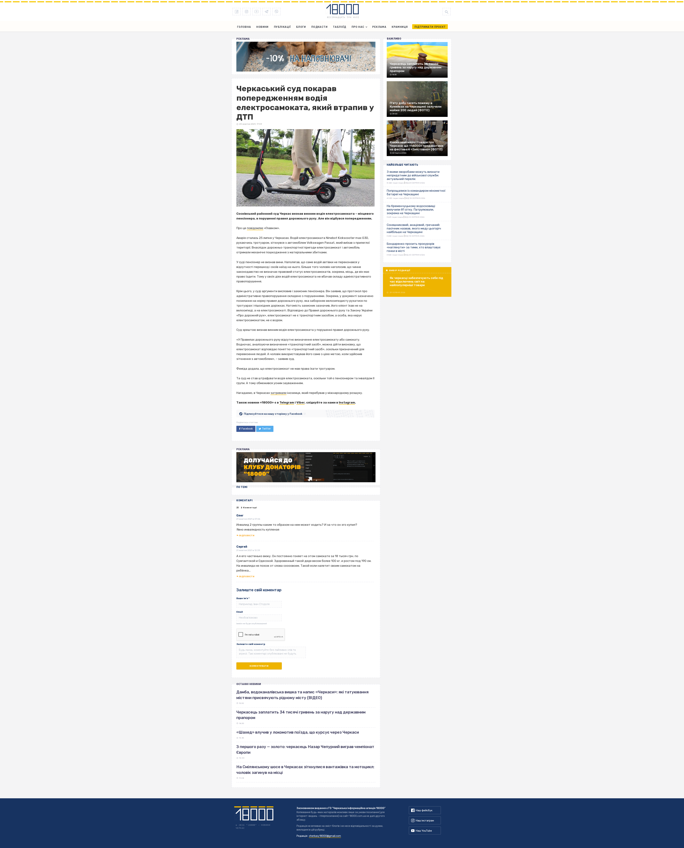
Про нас (358, 27)
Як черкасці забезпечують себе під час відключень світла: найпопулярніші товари (416, 281)
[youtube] (256, 11)
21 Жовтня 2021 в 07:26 (248, 519)
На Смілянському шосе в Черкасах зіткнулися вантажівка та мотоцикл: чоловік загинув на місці (305, 769)
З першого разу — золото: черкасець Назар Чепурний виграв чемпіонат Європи (305, 749)
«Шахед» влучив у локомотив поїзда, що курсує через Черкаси (297, 732)
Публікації (282, 27)
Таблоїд (339, 27)
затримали (278, 393)
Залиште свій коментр (250, 644)
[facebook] (237, 11)
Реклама (379, 27)
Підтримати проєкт (430, 27)
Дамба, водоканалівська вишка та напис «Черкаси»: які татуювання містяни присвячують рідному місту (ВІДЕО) (302, 695)
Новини (262, 27)
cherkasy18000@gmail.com (325, 835)
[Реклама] (305, 57)
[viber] (276, 11)
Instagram (347, 402)
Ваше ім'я (243, 598)
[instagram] (247, 11)
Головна (244, 27)
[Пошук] (446, 11)
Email (239, 612)
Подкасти (319, 27)
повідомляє (255, 228)
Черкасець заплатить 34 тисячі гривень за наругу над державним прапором (301, 715)
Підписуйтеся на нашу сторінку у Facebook (273, 413)
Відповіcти (246, 535)
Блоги (301, 27)
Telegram (286, 402)
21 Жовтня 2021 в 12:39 (248, 550)
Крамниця (400, 27)
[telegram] (266, 11)
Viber (300, 402)
